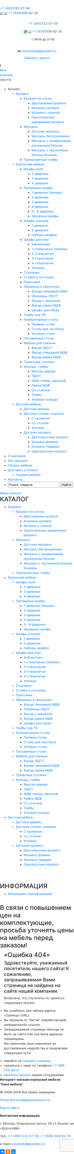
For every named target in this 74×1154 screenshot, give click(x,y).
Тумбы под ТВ (34, 315)
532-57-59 (23, 1136)
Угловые (38, 268)
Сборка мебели (20, 465)
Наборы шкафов (44, 235)
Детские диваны (37, 409)
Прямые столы (43, 324)
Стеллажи (31, 272)
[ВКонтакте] (2, 1151)
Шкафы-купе (33, 169)
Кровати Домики (45, 442)
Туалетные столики (39, 362)
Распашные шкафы (38, 188)
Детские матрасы (45, 131)
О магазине (17, 456)
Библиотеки (41, 244)
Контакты (15, 479)
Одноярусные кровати (49, 451)
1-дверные (40, 225)
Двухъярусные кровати (50, 437)
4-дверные (40, 183)
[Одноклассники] (8, 1151)
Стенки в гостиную (39, 277)
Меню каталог (11, 493)
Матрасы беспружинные (51, 136)
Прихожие (32, 282)
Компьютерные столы (41, 319)
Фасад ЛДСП (42, 348)
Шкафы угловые (36, 221)
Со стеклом (41, 390)
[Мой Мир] (13, 1151)
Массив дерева (43, 371)
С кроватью (41, 418)
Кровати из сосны (38, 98)
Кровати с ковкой (46, 112)
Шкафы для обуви (45, 310)
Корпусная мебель (30, 164)
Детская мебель (28, 404)
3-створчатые (42, 258)
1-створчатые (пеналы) (50, 249)
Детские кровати (37, 432)
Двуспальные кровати (49, 103)
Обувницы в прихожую (42, 286)
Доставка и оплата (22, 470)
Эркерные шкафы (45, 216)
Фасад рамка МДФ (46, 305)
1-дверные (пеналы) (47, 192)
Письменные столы (39, 338)
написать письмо (17, 1075)
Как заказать (18, 461)
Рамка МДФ (41, 385)
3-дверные (40, 178)
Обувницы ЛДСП (45, 296)
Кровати (22, 94)
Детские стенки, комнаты (44, 414)
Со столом (40, 423)
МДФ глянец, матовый (49, 381)
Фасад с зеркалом (46, 301)
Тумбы (37, 395)
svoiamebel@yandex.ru (39, 51)
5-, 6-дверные (42, 211)
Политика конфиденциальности (25, 1100)
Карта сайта (9, 1108)
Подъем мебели (28, 475)
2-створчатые (42, 254)
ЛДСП (36, 376)
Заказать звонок (37, 58)
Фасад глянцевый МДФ (49, 291)
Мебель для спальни (39, 343)
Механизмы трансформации (30, 894)
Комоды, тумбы (36, 366)
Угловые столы (43, 334)
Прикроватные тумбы (41, 159)
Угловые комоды (45, 399)
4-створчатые (42, 263)
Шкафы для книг (36, 239)
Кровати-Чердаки (45, 446)
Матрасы (31, 127)
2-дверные (40, 174)
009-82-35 (55, 1136)
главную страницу (36, 1061)
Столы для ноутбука (48, 329)
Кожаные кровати (45, 108)
